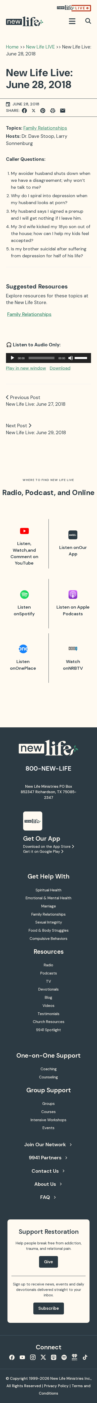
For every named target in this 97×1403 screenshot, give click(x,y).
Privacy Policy (56, 1385)
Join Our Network (45, 1144)
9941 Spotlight (48, 1029)
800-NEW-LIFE (48, 768)
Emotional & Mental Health (48, 898)
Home (12, 47)
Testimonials (48, 1013)
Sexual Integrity (48, 922)
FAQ (45, 1197)
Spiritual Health (48, 890)
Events (48, 1127)
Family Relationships (45, 128)
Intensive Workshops (48, 1120)
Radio (48, 965)
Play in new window (26, 368)
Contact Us (45, 1171)
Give (48, 1261)
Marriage (48, 906)
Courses (48, 1111)
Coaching (49, 1069)
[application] (48, 358)
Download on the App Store (47, 846)
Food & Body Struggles (49, 930)
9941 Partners (45, 1157)
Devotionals (48, 989)
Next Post (16, 426)
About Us (45, 1184)
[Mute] (70, 358)
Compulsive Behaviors (48, 938)
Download (60, 368)
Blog (48, 997)
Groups (48, 1103)
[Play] (12, 358)
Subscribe (48, 1308)
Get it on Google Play (42, 851)
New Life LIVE (40, 47)
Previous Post (25, 397)
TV (48, 981)
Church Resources (48, 1021)
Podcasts (48, 973)
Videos (48, 1005)
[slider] (82, 357)
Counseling (48, 1077)
